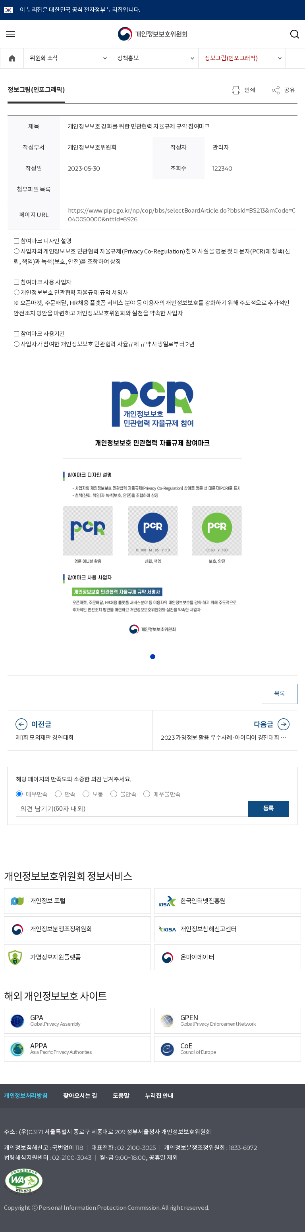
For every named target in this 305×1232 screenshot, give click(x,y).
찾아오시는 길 (80, 1096)
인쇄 (249, 89)
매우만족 (37, 794)
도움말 (121, 1096)
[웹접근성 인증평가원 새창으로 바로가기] (152, 1182)
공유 (289, 89)
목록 (279, 693)
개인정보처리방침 (25, 1096)
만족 (70, 794)
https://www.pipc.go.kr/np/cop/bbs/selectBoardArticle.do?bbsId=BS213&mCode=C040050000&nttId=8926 (181, 215)
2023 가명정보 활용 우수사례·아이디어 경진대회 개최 (225, 737)
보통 (98, 794)
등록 (268, 808)
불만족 (128, 794)
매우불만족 (166, 794)
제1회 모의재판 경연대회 (44, 737)
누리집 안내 (159, 1096)
